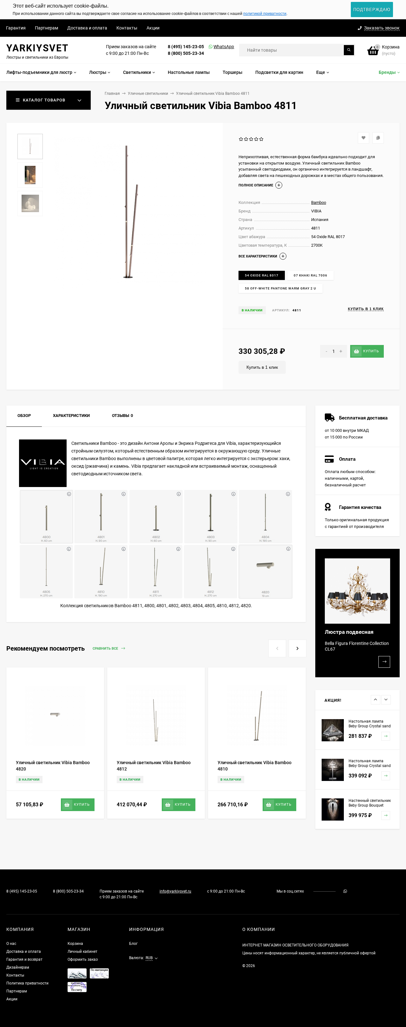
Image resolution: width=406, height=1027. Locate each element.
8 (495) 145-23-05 (186, 46)
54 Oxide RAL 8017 (261, 275)
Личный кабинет (82, 951)
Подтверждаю (371, 9)
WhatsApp (215, 46)
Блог (133, 943)
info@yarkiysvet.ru (175, 891)
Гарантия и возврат (24, 959)
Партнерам (46, 27)
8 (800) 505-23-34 (186, 53)
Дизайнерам (17, 967)
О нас (11, 943)
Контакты (126, 27)
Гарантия (16, 27)
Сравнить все (106, 649)
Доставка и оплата (87, 27)
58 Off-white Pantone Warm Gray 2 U (280, 288)
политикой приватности (264, 13)
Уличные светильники (148, 93)
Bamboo (318, 202)
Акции (153, 27)
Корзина (75, 943)
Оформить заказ (83, 959)
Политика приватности (27, 983)
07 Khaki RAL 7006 (310, 275)
